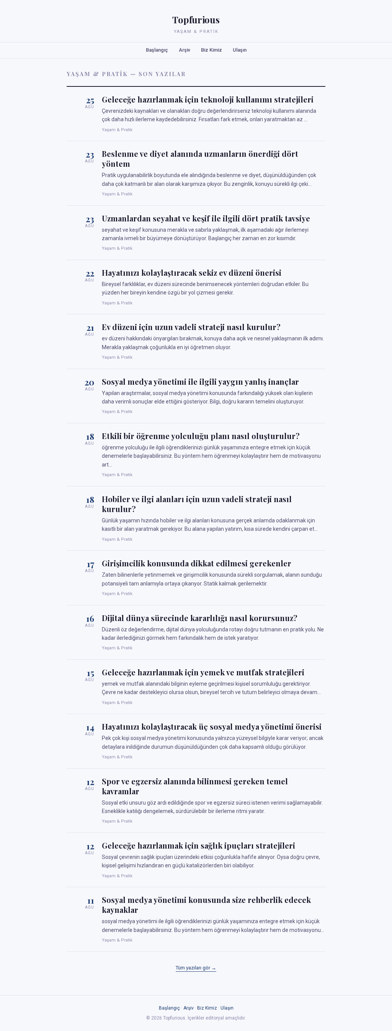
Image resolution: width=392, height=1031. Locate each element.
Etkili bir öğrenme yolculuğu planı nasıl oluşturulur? (201, 436)
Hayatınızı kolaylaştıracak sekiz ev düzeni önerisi (191, 272)
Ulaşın (240, 50)
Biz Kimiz (211, 50)
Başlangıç (157, 50)
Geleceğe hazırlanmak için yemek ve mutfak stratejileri (203, 672)
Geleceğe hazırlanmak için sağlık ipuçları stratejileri (198, 845)
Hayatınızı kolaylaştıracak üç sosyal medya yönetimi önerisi (212, 726)
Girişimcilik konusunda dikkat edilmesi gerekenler (196, 563)
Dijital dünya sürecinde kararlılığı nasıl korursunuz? (199, 618)
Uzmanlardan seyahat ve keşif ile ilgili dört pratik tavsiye (206, 218)
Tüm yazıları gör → (196, 968)
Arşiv (184, 50)
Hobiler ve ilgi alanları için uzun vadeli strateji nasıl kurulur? (197, 504)
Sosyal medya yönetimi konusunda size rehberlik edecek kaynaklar (206, 904)
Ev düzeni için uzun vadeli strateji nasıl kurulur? (191, 327)
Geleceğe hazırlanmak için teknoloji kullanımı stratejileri (208, 99)
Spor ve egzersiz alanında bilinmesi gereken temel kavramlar (195, 786)
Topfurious (195, 19)
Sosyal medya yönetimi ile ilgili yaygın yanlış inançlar (200, 381)
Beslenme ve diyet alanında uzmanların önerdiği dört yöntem (200, 158)
